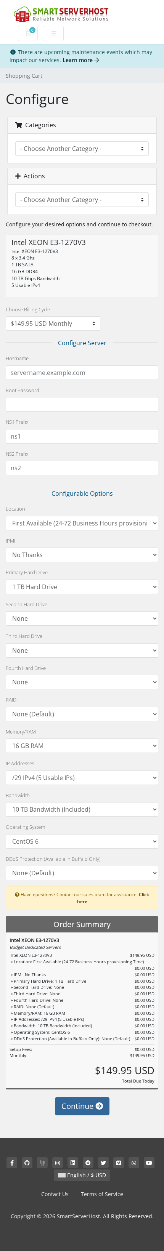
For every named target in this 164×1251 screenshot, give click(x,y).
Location (15, 508)
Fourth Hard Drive (26, 668)
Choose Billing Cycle (28, 309)
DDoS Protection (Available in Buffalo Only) (53, 858)
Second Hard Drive (26, 604)
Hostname (17, 358)
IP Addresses (20, 763)
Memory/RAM (21, 731)
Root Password (22, 390)
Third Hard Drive (24, 636)
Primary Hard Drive (27, 572)
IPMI (10, 540)
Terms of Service (102, 1194)
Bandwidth (18, 795)
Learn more (78, 60)
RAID (11, 699)
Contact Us (55, 1194)
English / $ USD (86, 1175)
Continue (78, 1106)
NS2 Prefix (17, 453)
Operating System (25, 826)
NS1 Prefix (17, 421)
